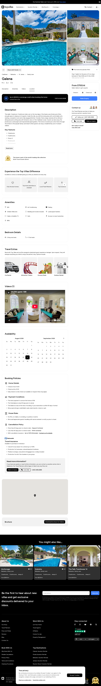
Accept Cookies (74, 675)
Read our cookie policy (25, 680)
